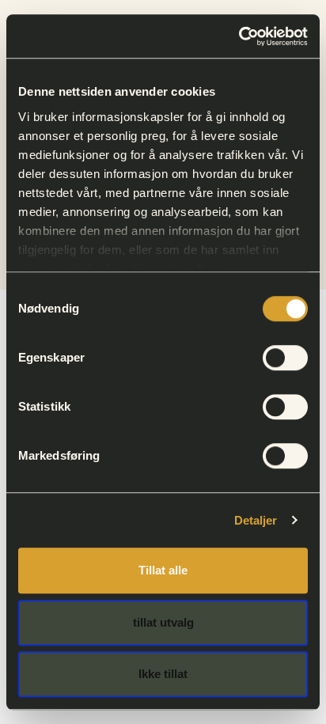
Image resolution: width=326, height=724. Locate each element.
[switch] (285, 357)
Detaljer (256, 520)
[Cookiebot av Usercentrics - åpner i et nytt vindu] (238, 36)
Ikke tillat (163, 673)
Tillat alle (163, 570)
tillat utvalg (163, 622)
